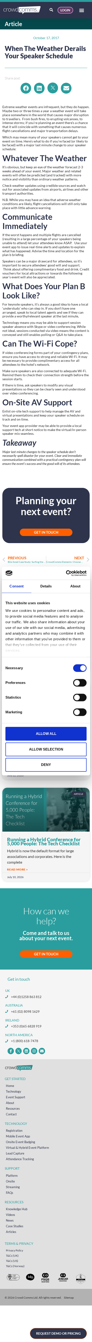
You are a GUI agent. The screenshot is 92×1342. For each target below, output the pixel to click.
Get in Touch (46, 954)
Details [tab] (46, 586)
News (10, 1220)
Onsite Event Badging (20, 1142)
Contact (11, 1114)
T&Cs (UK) (12, 1255)
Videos (10, 1215)
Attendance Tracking (20, 1159)
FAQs (9, 1193)
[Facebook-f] (11, 1051)
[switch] (80, 683)
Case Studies (14, 1226)
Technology (13, 1091)
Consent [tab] (16, 586)
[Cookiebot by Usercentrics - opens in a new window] (66, 573)
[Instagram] (34, 1051)
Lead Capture (15, 1153)
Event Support (15, 1097)
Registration (14, 1130)
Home (10, 1086)
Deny (46, 765)
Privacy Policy (14, 1250)
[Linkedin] (26, 1051)
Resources (13, 1108)
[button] (82, 10)
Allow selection (46, 749)
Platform (12, 1175)
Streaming (13, 1187)
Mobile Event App (18, 1136)
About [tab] (75, 586)
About (10, 1103)
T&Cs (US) (12, 1261)
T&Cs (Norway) (15, 1266)
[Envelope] (42, 1051)
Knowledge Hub (16, 1209)
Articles (11, 1232)
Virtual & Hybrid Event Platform (27, 1148)
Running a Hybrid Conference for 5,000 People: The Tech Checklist (44, 841)
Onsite (10, 1181)
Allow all (46, 734)
